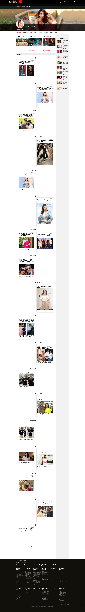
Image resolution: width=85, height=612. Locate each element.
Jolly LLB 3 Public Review (36, 584)
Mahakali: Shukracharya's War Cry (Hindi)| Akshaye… (45, 591)
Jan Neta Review (27, 582)
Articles (46, 36)
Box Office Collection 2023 (63, 578)
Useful (53, 588)
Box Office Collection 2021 (63, 580)
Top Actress (61, 577)
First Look (26, 594)
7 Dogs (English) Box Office (45, 571)
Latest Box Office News (19, 592)
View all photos (19, 48)
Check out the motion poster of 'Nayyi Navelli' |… (45, 600)
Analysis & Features (62, 571)
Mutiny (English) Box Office (45, 574)
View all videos (32, 50)
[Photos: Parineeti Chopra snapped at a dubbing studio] (45, 154)
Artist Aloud (52, 593)
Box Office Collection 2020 (63, 581)
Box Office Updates (19, 593)
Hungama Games (53, 594)
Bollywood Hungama (18, 6)
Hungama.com (53, 592)
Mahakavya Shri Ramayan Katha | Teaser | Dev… (45, 598)
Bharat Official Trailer (53, 598)
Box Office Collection (62, 570)
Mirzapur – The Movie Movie (19, 577)
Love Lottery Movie (19, 581)
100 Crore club (61, 574)
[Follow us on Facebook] (62, 1)
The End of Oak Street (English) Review (28, 574)
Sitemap (52, 595)
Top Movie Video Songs (36, 589)
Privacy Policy (25, 604)
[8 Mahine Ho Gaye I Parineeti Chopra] (26, 456)
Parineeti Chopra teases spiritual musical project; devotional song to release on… (65, 68)
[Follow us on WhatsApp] (64, 2)
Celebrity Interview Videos (37, 590)
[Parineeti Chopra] (22, 42)
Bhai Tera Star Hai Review (28, 577)
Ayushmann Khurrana (54, 578)
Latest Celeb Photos (27, 591)
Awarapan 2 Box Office (45, 581)
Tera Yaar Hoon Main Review (28, 580)
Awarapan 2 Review (27, 575)
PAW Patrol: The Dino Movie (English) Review (28, 571)
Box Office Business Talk (19, 594)
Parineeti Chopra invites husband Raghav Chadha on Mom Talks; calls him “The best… (65, 62)
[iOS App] (68, 604)
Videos (32, 36)
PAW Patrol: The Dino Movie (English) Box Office (45, 580)
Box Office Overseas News (20, 595)
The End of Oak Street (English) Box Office (45, 583)
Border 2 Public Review (36, 581)
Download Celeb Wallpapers (61, 591)
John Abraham (53, 577)
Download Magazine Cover (62, 597)
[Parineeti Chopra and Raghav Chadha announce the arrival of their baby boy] (26, 380)
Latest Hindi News (53, 589)
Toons (26, 596)
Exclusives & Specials (36, 593)
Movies (17, 562)
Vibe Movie (17, 582)
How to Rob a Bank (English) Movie (19, 574)
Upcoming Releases (19, 597)
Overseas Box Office (62, 573)
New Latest (36, 588)
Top (53, 568)
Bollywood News (18, 590)
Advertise (20, 604)
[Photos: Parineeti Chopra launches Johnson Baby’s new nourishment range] (45, 213)
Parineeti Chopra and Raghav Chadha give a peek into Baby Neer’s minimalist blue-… (65, 88)
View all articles (46, 50)
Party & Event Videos (36, 592)
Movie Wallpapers (27, 595)
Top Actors (60, 576)
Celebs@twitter (53, 591)
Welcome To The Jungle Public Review (36, 575)
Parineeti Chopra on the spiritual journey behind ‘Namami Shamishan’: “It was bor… (65, 57)
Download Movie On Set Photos (62, 599)
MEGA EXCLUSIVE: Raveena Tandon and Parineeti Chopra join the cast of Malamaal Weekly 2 (49, 48)
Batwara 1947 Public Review (36, 571)
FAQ (45, 604)
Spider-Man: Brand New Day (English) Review (28, 578)
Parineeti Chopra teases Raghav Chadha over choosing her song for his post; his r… (65, 83)
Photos (19, 36)
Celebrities (23, 6)
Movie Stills (26, 593)
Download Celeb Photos (62, 589)
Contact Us (34, 604)
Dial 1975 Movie (18, 570)
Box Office (44, 569)
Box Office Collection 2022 (63, 579)
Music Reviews (53, 597)
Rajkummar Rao (53, 580)
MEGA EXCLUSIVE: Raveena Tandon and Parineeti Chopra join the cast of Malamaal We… (65, 52)
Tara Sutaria (52, 579)
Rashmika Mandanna (53, 575)
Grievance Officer (40, 604)
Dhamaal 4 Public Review (36, 573)
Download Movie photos (62, 592)
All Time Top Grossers (62, 572)
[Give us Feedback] (71, 2)
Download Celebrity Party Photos (62, 594)
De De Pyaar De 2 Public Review (36, 583)
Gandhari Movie (18, 572)
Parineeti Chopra (19, 47)
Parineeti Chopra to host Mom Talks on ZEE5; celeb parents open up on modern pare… (65, 73)
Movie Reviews (18, 598)
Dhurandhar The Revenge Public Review (36, 578)
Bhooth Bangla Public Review (36, 576)
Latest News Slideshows (19, 596)
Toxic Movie (18, 571)
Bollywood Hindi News (19, 599)
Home (16, 604)
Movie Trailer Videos (36, 591)
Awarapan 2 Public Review (37, 572)
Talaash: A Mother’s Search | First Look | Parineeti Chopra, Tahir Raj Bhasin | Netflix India (35, 48)
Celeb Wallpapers (27, 592)
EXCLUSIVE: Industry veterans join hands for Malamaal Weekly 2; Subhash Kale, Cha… (65, 42)
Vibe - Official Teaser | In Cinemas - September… (45, 596)
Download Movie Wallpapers (61, 601)
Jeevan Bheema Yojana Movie (19, 576)
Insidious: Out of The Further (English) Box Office (45, 578)
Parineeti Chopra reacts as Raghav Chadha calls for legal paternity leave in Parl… (65, 78)
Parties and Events (27, 590)
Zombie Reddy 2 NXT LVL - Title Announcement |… (45, 594)
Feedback (30, 604)
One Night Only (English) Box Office (45, 573)
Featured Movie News (19, 591)
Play (31, 44)
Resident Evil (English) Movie (19, 580)
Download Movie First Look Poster (62, 595)
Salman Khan (52, 576)
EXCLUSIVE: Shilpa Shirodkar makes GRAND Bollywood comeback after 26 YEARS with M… (65, 47)
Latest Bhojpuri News (54, 590)
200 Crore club (61, 575)
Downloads (62, 588)
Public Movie (35, 569)
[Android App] (67, 604)
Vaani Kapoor (52, 574)
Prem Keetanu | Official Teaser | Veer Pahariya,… (45, 593)
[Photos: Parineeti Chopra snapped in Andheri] (45, 299)
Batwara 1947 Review (28, 572)
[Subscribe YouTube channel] (68, 2)
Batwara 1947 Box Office (45, 582)
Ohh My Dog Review (27, 576)
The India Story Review (28, 581)
